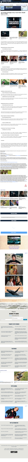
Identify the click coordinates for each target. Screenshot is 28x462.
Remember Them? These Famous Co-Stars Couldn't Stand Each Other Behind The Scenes (23, 86)
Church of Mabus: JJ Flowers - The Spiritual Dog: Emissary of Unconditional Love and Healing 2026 (20, 366)
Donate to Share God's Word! (14, 248)
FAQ (8, 445)
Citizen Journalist (18, 155)
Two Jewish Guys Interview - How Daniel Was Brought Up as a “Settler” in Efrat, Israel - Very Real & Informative (7, 435)
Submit (25, 319)
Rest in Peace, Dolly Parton (4, 431)
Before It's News (6, 1)
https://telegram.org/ (10, 306)
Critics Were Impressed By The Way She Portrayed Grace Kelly (5, 198)
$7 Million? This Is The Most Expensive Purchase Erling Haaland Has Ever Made (14, 419)
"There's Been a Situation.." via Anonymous (20, 326)
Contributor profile (7, 9)
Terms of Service (17, 445)
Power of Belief (16, 2)
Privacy (13, 445)
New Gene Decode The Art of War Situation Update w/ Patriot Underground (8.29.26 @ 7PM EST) (7, 327)
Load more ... (14, 232)
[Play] (14, 240)
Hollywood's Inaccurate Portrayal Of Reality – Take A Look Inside (22, 208)
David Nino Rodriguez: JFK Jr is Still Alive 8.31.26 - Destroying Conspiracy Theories (20, 329)
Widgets (15, 446)
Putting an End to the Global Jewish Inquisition (7, 428)
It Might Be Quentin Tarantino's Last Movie (22, 62)
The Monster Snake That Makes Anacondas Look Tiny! (5, 207)
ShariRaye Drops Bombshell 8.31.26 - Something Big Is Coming (6, 336)
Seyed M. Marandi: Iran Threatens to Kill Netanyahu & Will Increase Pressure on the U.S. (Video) (21, 402)
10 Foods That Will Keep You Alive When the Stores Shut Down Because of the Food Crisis (21, 429)
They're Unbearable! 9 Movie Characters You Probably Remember (5, 63)
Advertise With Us (5, 445)
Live (27, 2)
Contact (11, 445)
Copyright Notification (22, 445)
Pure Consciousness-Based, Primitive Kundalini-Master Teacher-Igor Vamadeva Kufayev (20, 426)
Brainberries (2, 64)
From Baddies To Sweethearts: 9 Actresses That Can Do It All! (14, 198)
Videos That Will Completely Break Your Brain (21, 335)
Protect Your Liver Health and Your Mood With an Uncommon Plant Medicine (21, 438)
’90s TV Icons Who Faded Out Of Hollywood (5, 85)
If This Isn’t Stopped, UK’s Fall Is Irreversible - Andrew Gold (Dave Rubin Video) (21, 395)
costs (18, 50)
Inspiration (24, 2)
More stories (11, 9)
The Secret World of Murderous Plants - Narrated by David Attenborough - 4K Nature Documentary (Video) (21, 352)
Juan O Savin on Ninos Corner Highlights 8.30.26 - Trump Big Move (20, 398)
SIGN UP (10, 315)
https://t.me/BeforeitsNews (23, 306)
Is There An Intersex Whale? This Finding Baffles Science (14, 85)
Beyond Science (12, 2)
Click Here (7, 155)
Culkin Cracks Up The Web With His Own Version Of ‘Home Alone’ (13, 63)
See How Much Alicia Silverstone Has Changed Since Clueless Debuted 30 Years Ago (6, 382)
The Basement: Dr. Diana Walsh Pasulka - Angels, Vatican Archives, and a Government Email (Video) (20, 355)
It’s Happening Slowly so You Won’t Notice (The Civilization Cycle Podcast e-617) (21, 432)
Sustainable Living (21, 2)
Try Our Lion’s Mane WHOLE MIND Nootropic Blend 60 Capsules (8, 162)
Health (8, 2)
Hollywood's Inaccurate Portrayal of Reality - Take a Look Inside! (22, 199)
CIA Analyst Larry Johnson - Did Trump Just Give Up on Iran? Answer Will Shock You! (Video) (7, 401)
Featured (3, 2)
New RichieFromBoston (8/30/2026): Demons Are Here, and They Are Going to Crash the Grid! (21, 341)
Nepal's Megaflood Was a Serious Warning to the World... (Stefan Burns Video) (7, 395)
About (2, 445)
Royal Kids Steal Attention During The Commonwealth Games (13, 208)
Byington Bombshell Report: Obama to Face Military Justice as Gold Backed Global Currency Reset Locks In (7, 342)
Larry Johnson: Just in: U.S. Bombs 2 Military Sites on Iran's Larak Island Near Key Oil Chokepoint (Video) (7, 363)
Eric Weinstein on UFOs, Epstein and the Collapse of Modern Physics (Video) (6, 355)
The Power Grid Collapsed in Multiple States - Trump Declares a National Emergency (7, 332)
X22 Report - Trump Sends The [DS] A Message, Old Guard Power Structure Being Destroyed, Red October (21, 338)
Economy (6, 2)
